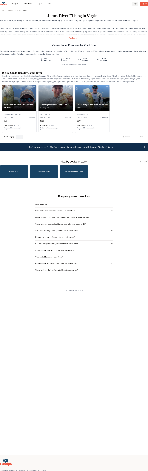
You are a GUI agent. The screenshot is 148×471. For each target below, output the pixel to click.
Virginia (10, 10)
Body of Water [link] (22, 10)
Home (2, 10)
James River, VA (45, 114)
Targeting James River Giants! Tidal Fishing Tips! (53, 106)
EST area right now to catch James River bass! (92, 106)
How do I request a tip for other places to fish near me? (55, 237)
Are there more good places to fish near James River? (54, 250)
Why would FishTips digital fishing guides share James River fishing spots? (62, 217)
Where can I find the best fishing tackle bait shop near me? (56, 270)
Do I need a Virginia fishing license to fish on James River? (56, 244)
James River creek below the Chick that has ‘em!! (18, 106)
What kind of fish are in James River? (49, 257)
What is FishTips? (41, 204)
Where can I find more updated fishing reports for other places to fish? (60, 224)
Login (135, 4)
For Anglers (14, 4)
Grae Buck (44, 126)
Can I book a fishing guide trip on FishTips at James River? (56, 231)
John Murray (8, 126)
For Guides (28, 4)
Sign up (144, 4)
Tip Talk (40, 4)
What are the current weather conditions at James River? (55, 211)
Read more (73, 38)
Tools (49, 4)
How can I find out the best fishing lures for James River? (56, 263)
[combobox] (19, 137)
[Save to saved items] (34, 87)
